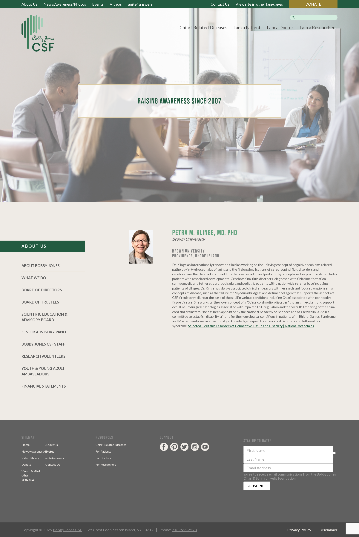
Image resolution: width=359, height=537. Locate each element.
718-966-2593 (184, 529)
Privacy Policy (299, 529)
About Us (29, 4)
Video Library (30, 458)
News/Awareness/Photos (65, 4)
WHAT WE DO (34, 278)
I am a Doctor (280, 27)
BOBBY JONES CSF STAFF (43, 344)
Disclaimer (328, 529)
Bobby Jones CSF (67, 529)
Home (26, 444)
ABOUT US (34, 246)
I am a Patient (247, 27)
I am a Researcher (317, 27)
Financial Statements (44, 386)
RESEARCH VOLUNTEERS (43, 356)
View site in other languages (259, 4)
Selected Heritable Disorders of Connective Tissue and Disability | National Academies (251, 326)
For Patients (103, 451)
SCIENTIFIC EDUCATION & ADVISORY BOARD (44, 317)
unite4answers (140, 4)
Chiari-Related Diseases (203, 27)
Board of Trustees (40, 302)
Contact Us (220, 4)
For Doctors (103, 458)
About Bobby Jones (41, 265)
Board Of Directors (42, 290)
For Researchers (106, 464)
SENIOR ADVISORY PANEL (44, 332)
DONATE (313, 4)
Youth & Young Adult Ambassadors (43, 371)
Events (98, 4)
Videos (116, 4)
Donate (26, 464)
